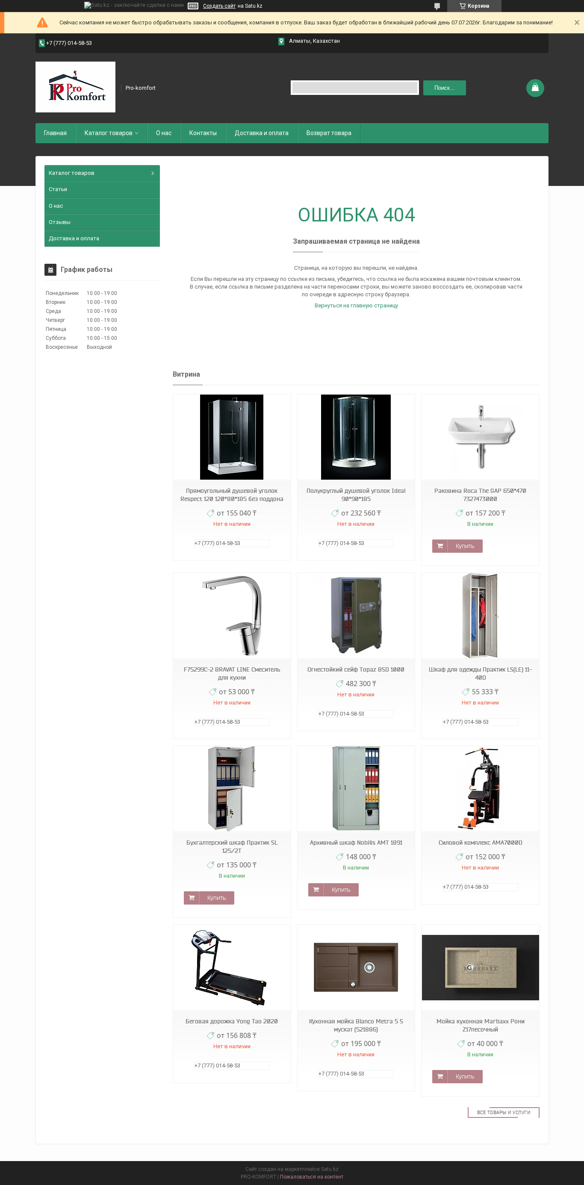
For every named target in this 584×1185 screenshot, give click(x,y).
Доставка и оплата (262, 133)
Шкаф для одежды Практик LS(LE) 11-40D (480, 673)
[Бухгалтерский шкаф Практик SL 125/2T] (231, 789)
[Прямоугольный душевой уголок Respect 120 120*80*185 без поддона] (231, 437)
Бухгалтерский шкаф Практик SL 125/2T (231, 846)
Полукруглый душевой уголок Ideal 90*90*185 (356, 494)
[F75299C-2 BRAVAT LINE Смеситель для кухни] (231, 616)
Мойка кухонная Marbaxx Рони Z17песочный (481, 1025)
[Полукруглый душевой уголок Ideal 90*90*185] (356, 437)
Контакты (203, 133)
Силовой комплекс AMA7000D (480, 842)
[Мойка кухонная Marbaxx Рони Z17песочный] (480, 968)
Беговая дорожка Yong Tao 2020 (232, 1021)
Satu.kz (330, 1169)
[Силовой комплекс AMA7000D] (480, 789)
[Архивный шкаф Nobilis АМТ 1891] (356, 789)
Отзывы (60, 222)
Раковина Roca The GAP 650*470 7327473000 (480, 494)
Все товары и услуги (504, 1112)
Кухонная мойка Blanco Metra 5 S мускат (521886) (356, 1025)
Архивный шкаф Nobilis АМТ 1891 (356, 842)
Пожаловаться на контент (311, 1177)
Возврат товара (329, 133)
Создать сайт (219, 6)
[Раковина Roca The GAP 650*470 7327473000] (480, 437)
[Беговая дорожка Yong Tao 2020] (231, 968)
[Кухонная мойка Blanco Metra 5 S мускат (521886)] (356, 968)
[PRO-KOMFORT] (75, 87)
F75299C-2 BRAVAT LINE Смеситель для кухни (232, 673)
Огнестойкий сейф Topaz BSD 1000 (355, 669)
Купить (465, 545)
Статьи (58, 189)
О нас (163, 133)
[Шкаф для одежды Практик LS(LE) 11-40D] (480, 616)
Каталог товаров (109, 133)
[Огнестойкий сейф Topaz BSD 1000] (356, 616)
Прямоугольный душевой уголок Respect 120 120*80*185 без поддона (231, 494)
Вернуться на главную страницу (356, 305)
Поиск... (444, 88)
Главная (55, 133)
